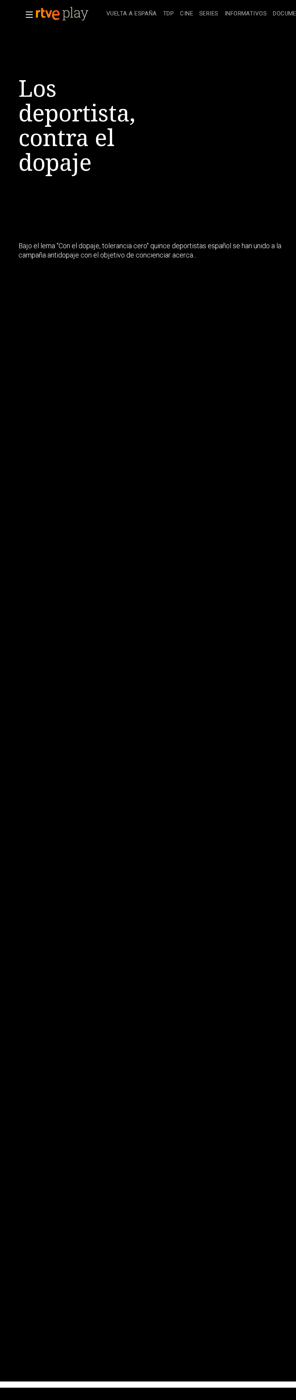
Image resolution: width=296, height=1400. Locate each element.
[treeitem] (131, 14)
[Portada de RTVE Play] (62, 14)
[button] (26, 14)
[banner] (69, 14)
